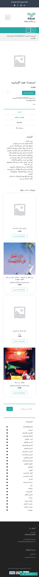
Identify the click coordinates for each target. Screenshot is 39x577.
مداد (34, 104)
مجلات (31, 498)
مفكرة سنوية (29, 501)
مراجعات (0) (19, 128)
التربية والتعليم (28, 448)
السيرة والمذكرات (27, 454)
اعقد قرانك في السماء (19, 331)
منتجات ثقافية (28, 507)
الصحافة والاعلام (28, 461)
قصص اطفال (29, 494)
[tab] (19, 111)
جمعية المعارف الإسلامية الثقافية (19, 282)
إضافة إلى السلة (29, 93)
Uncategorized (19, 36)
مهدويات (30, 510)
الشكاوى (32, 554)
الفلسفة (30, 467)
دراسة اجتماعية (28, 482)
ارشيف (30, 430)
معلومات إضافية (19, 117)
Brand (19, 122)
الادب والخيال (29, 439)
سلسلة (30, 488)
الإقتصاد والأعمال (27, 433)
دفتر (31, 485)
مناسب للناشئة (28, 504)
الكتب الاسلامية (28, 473)
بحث (9, 409)
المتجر (27, 36)
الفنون (31, 470)
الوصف (19, 112)
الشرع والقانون (28, 457)
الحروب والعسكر (27, 451)
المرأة (31, 479)
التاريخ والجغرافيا (27, 445)
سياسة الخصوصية (30, 557)
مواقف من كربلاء (19, 382)
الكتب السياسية (28, 476)
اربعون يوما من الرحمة (19, 228)
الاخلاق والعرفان (28, 436)
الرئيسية (32, 36)
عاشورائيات (29, 491)
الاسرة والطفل (28, 442)
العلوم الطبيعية (28, 464)
